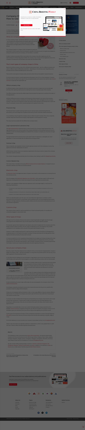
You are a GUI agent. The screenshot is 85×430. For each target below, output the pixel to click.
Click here (29, 28)
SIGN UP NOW (27, 25)
